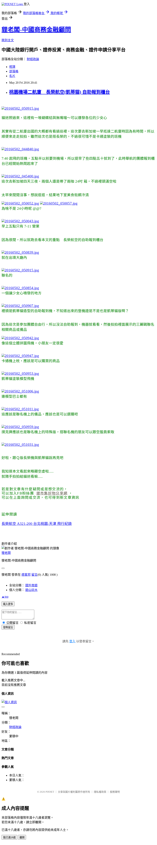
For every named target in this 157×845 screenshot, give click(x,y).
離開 (22, 837)
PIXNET (50, 791)
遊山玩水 (31, 590)
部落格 (13, 71)
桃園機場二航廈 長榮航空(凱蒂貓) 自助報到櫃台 (59, 92)
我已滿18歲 (9, 837)
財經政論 (33, 59)
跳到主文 (8, 40)
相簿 (12, 66)
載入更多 (8, 604)
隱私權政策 (100, 791)
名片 (12, 76)
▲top (5, 596)
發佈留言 (8, 627)
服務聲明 (115, 791)
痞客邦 (26, 574)
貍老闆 (6, 552)
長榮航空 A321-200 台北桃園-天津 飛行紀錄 (37, 524)
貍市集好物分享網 (52, 493)
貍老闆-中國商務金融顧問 (36, 29)
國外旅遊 (31, 585)
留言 (34, 574)
